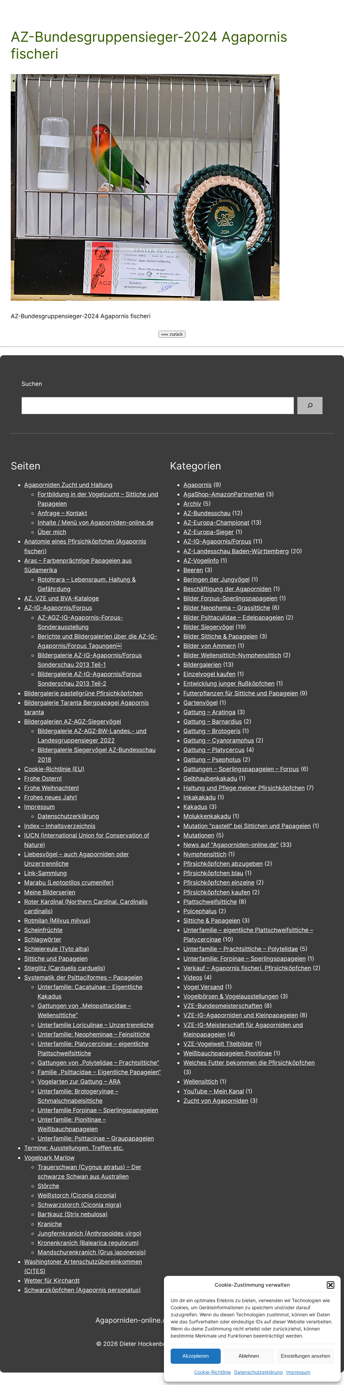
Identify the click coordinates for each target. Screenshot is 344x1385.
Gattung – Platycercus (214, 749)
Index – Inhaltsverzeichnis (59, 825)
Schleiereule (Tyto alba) (56, 948)
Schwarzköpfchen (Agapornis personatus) (82, 1289)
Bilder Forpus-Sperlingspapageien (230, 598)
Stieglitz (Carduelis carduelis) (64, 967)
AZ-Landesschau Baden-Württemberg (236, 551)
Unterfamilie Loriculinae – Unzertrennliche (96, 1024)
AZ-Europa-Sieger (208, 531)
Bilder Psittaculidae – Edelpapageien (233, 617)
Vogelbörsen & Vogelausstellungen (230, 996)
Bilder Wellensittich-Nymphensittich (232, 655)
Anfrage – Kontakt (62, 513)
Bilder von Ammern (209, 645)
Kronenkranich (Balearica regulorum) (88, 1242)
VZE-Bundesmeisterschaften (222, 1005)
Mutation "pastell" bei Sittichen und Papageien (247, 825)
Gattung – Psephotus (212, 759)
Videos (192, 977)
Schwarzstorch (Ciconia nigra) (79, 1204)
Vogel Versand (203, 986)
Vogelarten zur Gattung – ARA (79, 1081)
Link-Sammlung (45, 873)
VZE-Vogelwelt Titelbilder (218, 1043)
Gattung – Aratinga (209, 712)
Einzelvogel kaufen (209, 674)
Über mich (52, 531)
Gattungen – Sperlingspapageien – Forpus (241, 768)
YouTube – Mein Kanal (213, 1091)
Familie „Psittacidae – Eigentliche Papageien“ (99, 1072)
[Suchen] (309, 405)
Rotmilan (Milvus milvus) (57, 920)
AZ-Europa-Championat (216, 522)
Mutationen (198, 835)
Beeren (193, 569)
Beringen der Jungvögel (216, 579)
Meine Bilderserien (49, 892)
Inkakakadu (199, 797)
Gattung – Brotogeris (212, 730)
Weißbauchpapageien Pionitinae (227, 1053)
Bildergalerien (202, 664)
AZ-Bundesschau (206, 513)
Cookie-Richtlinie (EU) (54, 768)
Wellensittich (200, 1081)
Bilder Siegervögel (208, 626)
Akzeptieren (195, 1356)
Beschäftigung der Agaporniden (227, 588)
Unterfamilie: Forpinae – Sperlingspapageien (244, 958)
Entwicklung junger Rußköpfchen (228, 683)
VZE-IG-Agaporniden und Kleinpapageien (240, 1015)
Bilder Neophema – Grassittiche (226, 607)
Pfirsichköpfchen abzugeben (223, 863)
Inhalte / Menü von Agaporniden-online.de (96, 522)
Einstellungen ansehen (305, 1356)
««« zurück (172, 334)
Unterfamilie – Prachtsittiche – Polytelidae (240, 948)
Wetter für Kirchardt (52, 1280)
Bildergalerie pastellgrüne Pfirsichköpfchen (83, 693)
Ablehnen (249, 1356)
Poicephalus (200, 911)
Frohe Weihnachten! (51, 787)
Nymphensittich (204, 854)
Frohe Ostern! (43, 778)
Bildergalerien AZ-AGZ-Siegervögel (72, 721)
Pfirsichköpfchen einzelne (218, 882)
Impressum (298, 1372)
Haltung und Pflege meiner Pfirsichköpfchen (244, 787)
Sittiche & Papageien (211, 920)
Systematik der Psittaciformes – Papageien (83, 977)
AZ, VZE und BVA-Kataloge (61, 598)
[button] (330, 1285)
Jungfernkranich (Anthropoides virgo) (89, 1233)
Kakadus (195, 806)
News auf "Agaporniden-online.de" (230, 844)
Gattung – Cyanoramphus (218, 740)
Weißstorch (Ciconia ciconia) (77, 1195)
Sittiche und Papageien (56, 958)
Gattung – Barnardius (212, 721)
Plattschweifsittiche (210, 901)
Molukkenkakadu (207, 816)
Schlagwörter (42, 939)
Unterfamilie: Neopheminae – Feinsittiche (94, 1034)
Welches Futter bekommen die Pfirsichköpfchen (249, 1062)
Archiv (192, 503)
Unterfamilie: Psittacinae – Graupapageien (96, 1138)
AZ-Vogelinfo (201, 560)
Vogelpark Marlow (49, 1157)
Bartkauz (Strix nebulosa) (73, 1214)
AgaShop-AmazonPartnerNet (223, 494)
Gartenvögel (200, 702)
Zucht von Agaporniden (215, 1100)
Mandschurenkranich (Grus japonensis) (92, 1252)
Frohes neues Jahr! (50, 797)
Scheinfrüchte (43, 929)
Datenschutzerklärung (258, 1372)
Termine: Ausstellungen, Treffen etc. (74, 1147)
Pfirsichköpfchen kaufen (216, 892)
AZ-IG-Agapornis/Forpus (58, 607)
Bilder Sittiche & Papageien (220, 636)
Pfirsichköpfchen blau (213, 873)
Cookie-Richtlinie (212, 1372)
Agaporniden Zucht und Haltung (68, 484)
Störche (48, 1185)
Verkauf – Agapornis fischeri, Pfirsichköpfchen (247, 967)
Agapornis (197, 484)
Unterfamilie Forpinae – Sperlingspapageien (98, 1110)
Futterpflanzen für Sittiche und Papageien (240, 693)
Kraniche (50, 1223)
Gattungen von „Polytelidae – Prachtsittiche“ (98, 1062)
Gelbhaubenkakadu (210, 778)
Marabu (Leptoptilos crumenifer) (69, 882)
